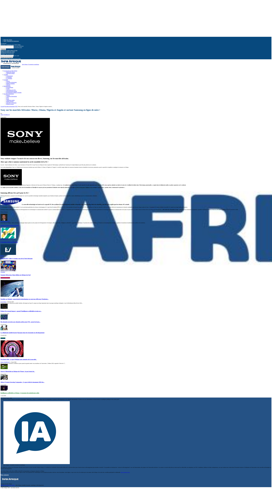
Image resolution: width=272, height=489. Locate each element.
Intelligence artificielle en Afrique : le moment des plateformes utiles (20, 393)
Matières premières (10, 83)
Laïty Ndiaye (3, 301)
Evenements (9, 77)
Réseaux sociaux (10, 104)
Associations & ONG (11, 90)
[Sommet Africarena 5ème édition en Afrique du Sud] (8, 270)
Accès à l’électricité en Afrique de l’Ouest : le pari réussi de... (18, 371)
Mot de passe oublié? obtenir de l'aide (9, 50)
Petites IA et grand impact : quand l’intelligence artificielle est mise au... (21, 311)
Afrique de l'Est (4, 239)
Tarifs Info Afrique (10, 73)
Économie (3, 338)
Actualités (5, 74)
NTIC (7, 97)
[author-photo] (4, 220)
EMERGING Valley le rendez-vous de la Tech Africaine (17, 258)
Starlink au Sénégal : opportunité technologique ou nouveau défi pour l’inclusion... (25, 299)
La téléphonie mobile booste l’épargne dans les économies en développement (22, 332)
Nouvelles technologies (11, 82)
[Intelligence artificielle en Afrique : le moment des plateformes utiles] (4, 390)
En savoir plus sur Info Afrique (10, 70)
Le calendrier (9, 78)
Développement (6, 86)
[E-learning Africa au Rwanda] (8, 238)
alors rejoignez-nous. (125, 472)
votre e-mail (16, 55)
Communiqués (9, 76)
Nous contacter (5, 475)
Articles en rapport (5, 225)
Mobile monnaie (10, 101)
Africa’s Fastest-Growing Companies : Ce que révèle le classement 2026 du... (23, 382)
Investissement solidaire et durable (13, 92)
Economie (5, 79)
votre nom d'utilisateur (19, 46)
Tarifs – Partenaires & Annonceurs (11, 41)
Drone (7, 99)
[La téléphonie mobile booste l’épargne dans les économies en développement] (4, 329)
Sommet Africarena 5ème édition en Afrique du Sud (16, 275)
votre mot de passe (18, 47)
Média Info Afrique (7, 39)
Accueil (2, 106)
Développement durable (11, 91)
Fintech (2, 255)
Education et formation (11, 102)
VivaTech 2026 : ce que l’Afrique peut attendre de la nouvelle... (19, 359)
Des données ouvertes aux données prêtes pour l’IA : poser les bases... (20, 322)
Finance (8, 81)
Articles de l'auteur (14, 225)
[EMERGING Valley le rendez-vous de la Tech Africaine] (8, 254)
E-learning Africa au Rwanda (9, 242)
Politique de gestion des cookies (8, 51)
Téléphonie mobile (10, 100)
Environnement (9, 87)
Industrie (8, 85)
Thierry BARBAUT (5, 114)
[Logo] (6, 68)
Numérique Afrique (5, 277)
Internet (8, 95)
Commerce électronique (11, 96)
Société (7, 88)
